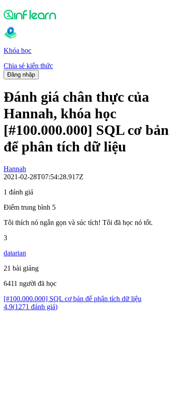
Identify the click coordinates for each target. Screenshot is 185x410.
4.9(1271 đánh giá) (30, 307)
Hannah (15, 169)
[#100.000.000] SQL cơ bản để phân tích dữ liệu (72, 298)
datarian (15, 253)
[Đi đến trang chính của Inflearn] (92, 14)
